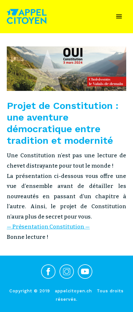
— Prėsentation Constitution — (48, 226)
